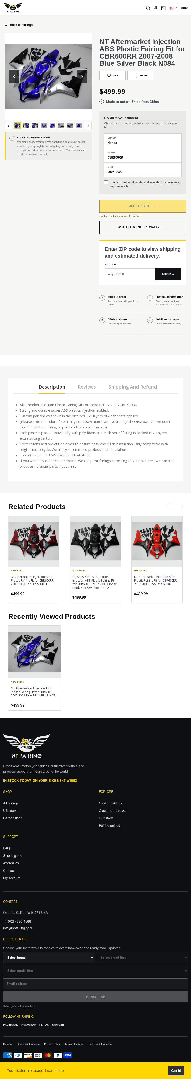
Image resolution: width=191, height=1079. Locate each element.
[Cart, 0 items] (163, 7)
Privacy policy (52, 1044)
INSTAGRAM (28, 1024)
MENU (184, 7)
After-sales (11, 863)
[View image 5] (52, 125)
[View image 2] (26, 125)
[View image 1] (17, 125)
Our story (106, 818)
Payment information (100, 1044)
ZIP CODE (110, 264)
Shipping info (12, 855)
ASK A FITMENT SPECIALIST (143, 227)
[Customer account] (155, 7)
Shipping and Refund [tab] (133, 387)
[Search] (148, 7)
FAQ (6, 848)
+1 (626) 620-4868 (17, 921)
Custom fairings (110, 803)
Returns (7, 1044)
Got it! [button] (176, 1070)
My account (11, 878)
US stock (9, 810)
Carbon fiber (12, 818)
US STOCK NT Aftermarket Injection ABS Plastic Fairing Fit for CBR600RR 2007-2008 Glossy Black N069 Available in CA (94, 582)
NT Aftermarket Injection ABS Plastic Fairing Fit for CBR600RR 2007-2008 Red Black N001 (32, 580)
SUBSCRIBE (95, 996)
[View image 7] (70, 125)
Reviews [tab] (87, 387)
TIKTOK (44, 1024)
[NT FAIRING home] (71, 7)
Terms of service (74, 1044)
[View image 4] (43, 125)
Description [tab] (52, 387)
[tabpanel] (95, 435)
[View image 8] (78, 125)
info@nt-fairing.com (17, 928)
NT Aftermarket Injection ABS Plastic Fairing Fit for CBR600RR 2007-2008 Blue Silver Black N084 (33, 691)
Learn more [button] (54, 1070)
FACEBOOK (10, 1024)
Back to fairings (19, 25)
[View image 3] (34, 125)
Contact (9, 870)
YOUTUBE (57, 1024)
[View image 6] (61, 125)
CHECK (168, 273)
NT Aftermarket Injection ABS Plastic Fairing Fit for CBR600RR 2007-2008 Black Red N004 (155, 580)
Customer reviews (112, 810)
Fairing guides (109, 825)
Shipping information (28, 1044)
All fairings (10, 803)
